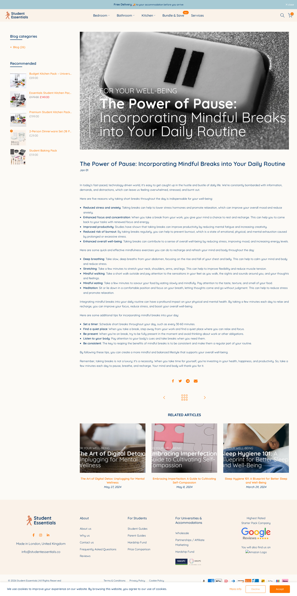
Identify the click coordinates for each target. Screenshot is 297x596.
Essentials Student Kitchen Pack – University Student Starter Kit (50, 93)
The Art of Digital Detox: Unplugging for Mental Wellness (113, 481)
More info (235, 589)
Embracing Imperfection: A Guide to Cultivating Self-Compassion (184, 481)
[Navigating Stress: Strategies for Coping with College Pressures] (164, 397)
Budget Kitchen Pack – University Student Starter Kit (50, 73)
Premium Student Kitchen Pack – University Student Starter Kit (50, 112)
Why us (85, 535)
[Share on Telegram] (188, 381)
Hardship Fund (137, 542)
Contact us (87, 542)
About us (85, 528)
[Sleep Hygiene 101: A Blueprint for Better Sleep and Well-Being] (205, 397)
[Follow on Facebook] (33, 535)
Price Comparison (139, 549)
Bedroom (100, 15)
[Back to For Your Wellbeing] (184, 397)
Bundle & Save (174, 15)
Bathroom (124, 15)
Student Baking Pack (43, 150)
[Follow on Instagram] (40, 535)
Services (197, 15)
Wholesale (182, 533)
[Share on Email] (196, 381)
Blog (19, 47)
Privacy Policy (137, 580)
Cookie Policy (156, 580)
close (8, 4)
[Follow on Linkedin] (48, 535)
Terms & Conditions (114, 580)
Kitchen (147, 15)
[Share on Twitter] (180, 381)
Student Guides (137, 528)
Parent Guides (137, 535)
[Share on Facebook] (173, 381)
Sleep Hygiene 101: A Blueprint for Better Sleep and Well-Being (256, 481)
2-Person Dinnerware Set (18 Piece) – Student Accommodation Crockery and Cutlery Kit (50, 131)
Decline (255, 589)
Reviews (85, 556)
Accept (280, 589)
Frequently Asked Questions (98, 549)
